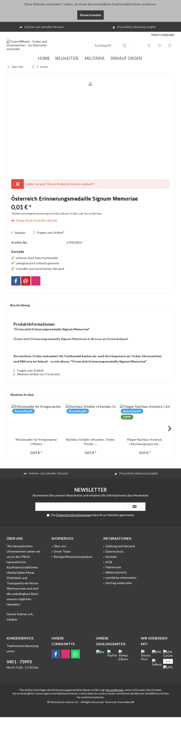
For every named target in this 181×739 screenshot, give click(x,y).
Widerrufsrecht (116, 572)
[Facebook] (16, 281)
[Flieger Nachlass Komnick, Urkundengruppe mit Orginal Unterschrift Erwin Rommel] (145, 419)
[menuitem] (148, 35)
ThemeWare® (125, 702)
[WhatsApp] (75, 654)
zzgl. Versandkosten (90, 213)
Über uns (60, 546)
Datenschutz (114, 551)
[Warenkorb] (169, 45)
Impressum (113, 567)
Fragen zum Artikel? (50, 232)
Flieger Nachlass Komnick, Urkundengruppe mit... (145, 442)
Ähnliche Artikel (22, 395)
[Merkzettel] (159, 45)
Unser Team (62, 551)
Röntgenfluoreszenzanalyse (73, 556)
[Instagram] (35, 281)
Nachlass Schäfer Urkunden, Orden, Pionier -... (90, 442)
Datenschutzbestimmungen (73, 515)
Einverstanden (90, 15)
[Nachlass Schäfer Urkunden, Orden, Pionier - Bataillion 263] (90, 419)
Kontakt (111, 556)
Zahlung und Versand (120, 546)
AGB (109, 562)
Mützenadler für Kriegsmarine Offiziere (36, 442)
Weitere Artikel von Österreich (38, 374)
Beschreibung (20, 305)
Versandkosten (115, 690)
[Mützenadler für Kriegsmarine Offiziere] (36, 419)
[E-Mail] (25, 281)
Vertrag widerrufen (119, 583)
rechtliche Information (121, 577)
